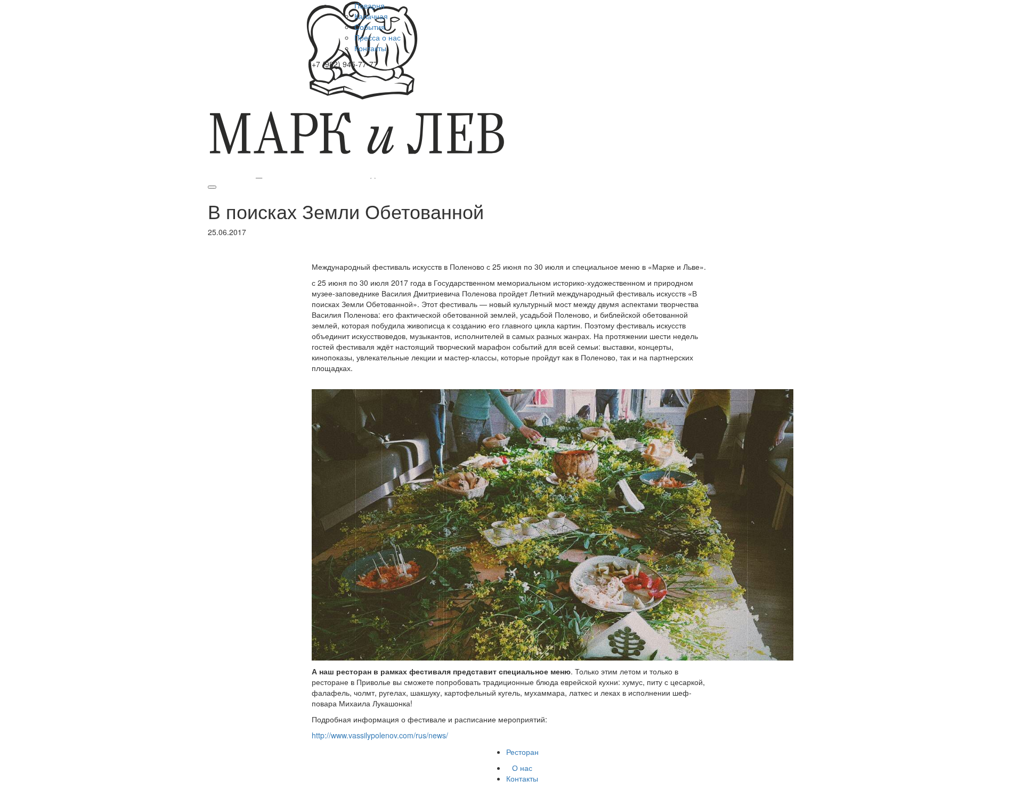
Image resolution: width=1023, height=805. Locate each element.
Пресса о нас (377, 37)
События (369, 26)
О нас (522, 767)
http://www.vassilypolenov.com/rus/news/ (380, 735)
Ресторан (522, 751)
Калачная (371, 16)
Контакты (370, 48)
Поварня (369, 5)
